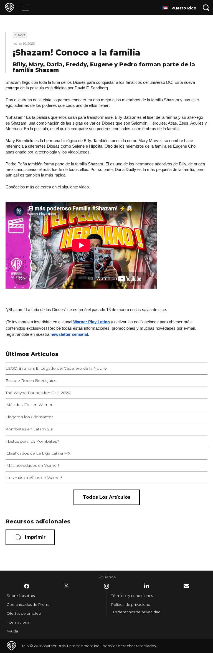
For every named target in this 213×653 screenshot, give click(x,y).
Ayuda (12, 631)
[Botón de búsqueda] (206, 7)
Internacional (18, 622)
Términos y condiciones (132, 595)
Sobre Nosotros (21, 595)
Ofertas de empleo (24, 613)
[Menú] (25, 7)
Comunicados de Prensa (28, 604)
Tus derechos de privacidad (136, 612)
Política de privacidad (130, 604)
